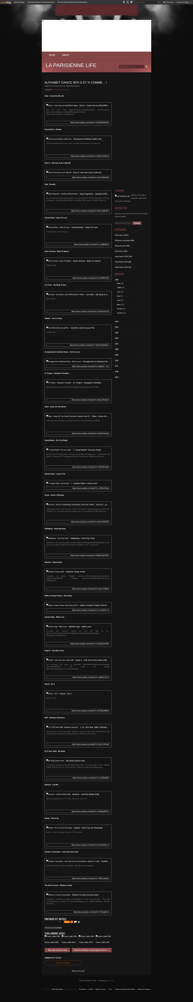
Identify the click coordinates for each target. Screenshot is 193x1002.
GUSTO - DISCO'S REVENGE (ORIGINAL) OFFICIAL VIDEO (103, 504)
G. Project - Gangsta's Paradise (87, 383)
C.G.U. (110, 989)
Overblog (110, 980)
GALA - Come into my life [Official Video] (94, 105)
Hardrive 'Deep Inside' (75, 571)
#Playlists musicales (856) (124, 240)
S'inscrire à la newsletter (53, 928)
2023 (117, 332)
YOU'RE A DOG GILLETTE (82, 328)
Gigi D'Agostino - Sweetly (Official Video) (95, 194)
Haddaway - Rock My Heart (82, 538)
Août (118, 283)
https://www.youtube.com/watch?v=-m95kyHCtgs (90, 488)
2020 (117, 349)
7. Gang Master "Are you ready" (87, 450)
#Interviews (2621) (121, 235)
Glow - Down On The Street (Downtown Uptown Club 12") (101, 416)
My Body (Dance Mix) (75, 760)
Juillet (119, 287)
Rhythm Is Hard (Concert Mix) (85, 895)
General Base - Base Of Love (84, 227)
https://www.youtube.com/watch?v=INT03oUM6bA (90, 711)
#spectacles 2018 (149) (123, 256)
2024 (117, 327)
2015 (116, 377)
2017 (116, 366)
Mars (119, 304)
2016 (116, 371)
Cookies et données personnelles (125, 989)
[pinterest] (131, 2)
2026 (117, 279)
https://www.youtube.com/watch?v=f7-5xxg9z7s (91, 912)
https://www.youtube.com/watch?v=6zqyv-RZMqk (90, 589)
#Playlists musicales (61, 89)
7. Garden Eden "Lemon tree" (84, 483)
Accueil (52, 54)
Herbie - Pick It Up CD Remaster (88, 828)
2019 (116, 355)
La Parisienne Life (71, 65)
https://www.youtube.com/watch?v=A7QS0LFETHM (89, 643)
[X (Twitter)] (127, 2)
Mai (118, 296)
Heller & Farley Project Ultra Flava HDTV (95, 605)
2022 (117, 338)
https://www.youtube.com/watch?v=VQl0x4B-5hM (90, 467)
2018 (116, 360)
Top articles (82, 989)
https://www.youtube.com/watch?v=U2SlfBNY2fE (91, 278)
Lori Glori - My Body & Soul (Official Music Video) (98, 294)
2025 (117, 321)
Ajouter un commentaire (63, 963)
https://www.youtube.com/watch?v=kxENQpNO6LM (89, 122)
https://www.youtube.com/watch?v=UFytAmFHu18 (90, 311)
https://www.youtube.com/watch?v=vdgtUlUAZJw (90, 677)
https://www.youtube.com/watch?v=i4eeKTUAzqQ (90, 433)
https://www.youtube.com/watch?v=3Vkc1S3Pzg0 (90, 744)
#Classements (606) (122, 246)
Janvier (119, 313)
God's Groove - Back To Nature (87, 261)
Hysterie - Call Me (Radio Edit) (85, 794)
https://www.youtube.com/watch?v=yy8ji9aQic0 (91, 244)
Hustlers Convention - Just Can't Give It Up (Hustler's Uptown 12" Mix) (105, 861)
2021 (116, 343)
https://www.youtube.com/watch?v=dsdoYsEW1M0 (90, 522)
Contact (65, 54)
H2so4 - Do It (65, 693)
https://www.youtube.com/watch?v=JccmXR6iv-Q (90, 610)
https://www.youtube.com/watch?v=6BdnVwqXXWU (89, 555)
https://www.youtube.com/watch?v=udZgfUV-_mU (90, 366)
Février (119, 309)
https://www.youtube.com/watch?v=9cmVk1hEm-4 (90, 845)
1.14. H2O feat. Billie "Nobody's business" (95, 727)
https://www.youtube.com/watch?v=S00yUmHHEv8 (90, 156)
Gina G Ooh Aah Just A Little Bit (87, 172)
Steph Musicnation (57, 989)
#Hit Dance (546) (121, 251)
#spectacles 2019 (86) (123, 262)
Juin (118, 292)
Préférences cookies (144, 989)
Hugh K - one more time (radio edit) (91, 660)
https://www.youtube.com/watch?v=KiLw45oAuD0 (90, 177)
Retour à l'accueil (78, 971)
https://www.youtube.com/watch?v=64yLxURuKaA (90, 400)
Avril (118, 300)
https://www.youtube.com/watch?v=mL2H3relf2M (91, 778)
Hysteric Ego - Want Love (79, 626)
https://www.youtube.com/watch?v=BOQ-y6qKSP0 (90, 211)
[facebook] (124, 2)
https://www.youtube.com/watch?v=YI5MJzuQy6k (90, 878)
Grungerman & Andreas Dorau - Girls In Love (96, 361)
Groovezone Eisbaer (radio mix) (87, 139)
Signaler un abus (100, 989)
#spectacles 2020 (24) (123, 267)
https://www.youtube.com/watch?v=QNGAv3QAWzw (89, 345)
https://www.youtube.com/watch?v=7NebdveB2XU (90, 811)
